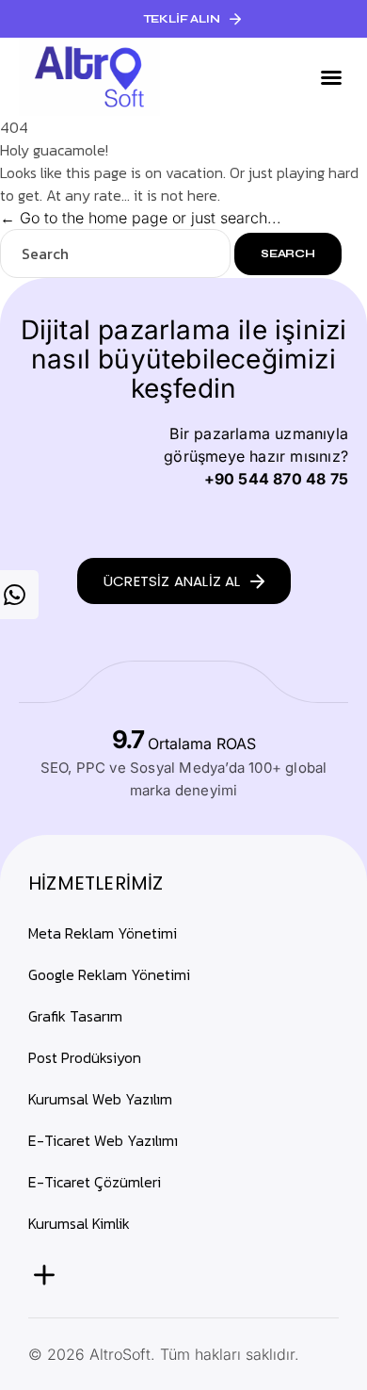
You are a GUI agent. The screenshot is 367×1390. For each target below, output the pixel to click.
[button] (183, 19)
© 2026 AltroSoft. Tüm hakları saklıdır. (163, 1354)
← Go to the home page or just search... (140, 217)
